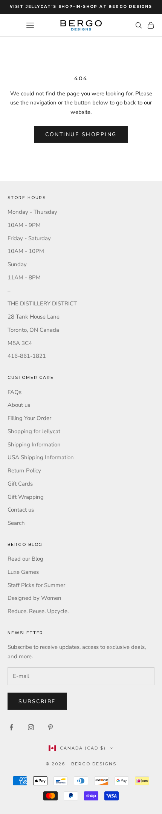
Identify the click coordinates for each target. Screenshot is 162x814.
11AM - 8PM (24, 277)
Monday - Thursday (32, 212)
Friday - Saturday (29, 238)
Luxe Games (23, 572)
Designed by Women (34, 598)
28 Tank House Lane (34, 316)
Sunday (17, 264)
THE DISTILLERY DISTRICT (42, 303)
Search (16, 523)
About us (19, 405)
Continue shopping (81, 134)
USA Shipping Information (41, 457)
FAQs (14, 392)
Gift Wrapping (26, 497)
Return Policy (24, 470)
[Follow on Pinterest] (50, 727)
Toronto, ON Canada (33, 330)
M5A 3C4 (20, 343)
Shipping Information (34, 444)
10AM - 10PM (26, 251)
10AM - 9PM (24, 225)
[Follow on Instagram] (31, 727)
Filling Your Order (29, 418)
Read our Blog (25, 559)
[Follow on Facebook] (11, 727)
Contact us (21, 510)
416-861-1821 (27, 356)
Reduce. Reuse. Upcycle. (38, 611)
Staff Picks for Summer (36, 585)
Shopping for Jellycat (34, 431)
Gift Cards (20, 483)
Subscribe (37, 701)
